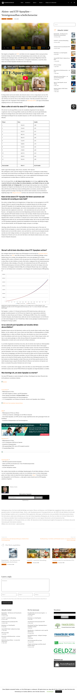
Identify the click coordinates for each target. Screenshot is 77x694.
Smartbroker (4, 438)
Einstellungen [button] (50, 691)
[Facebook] (68, 2)
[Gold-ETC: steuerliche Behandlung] (73, 41)
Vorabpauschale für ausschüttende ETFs (62, 46)
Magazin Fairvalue (17, 192)
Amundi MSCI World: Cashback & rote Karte (11, 629)
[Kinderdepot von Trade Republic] (73, 53)
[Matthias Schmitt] (5, 489)
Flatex (34, 475)
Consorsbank (5, 389)
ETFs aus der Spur (57, 64)
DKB (3, 411)
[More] (48, 47)
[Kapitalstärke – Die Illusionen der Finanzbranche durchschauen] (73, 35)
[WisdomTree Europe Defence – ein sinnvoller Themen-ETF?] (73, 77)
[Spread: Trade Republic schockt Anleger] (73, 83)
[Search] (73, 24)
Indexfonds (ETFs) (31, 100)
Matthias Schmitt (13, 486)
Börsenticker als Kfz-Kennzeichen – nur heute (11, 636)
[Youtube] (74, 2)
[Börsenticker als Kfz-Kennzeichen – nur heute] (73, 71)
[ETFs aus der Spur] (73, 65)
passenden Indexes (42, 253)
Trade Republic (5, 459)
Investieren (9, 18)
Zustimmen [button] (58, 691)
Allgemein (4, 18)
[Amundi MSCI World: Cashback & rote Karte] (73, 59)
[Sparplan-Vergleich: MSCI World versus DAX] (73, 89)
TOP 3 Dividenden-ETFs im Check (35, 640)
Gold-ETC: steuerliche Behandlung (61, 40)
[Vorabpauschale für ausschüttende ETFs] (73, 47)
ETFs (18, 54)
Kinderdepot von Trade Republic (60, 52)
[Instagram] (71, 2)
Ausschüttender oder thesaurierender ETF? (36, 621)
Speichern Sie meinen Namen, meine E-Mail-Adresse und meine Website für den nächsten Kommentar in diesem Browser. (25, 598)
